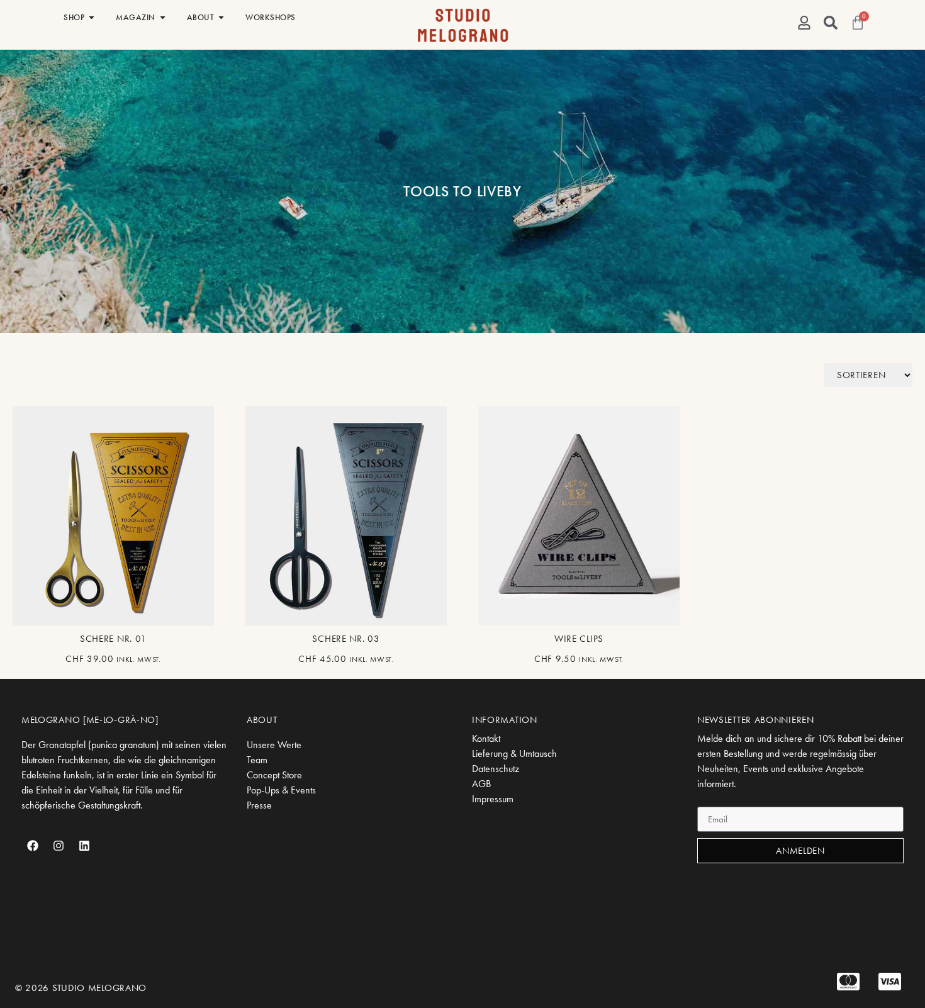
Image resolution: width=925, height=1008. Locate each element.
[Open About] (221, 17)
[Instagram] (58, 845)
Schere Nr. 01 (113, 638)
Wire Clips (578, 638)
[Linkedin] (84, 845)
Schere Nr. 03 (345, 638)
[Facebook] (32, 845)
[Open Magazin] (163, 17)
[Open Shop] (91, 17)
